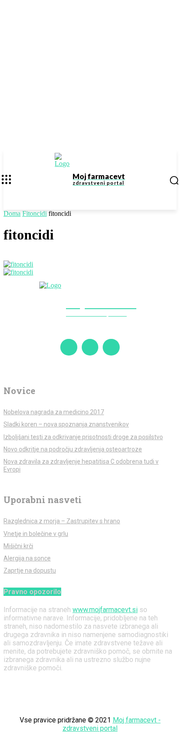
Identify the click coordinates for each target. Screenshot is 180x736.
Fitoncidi (34, 213)
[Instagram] (90, 347)
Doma (12, 213)
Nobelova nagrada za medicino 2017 (53, 412)
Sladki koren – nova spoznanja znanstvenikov (66, 424)
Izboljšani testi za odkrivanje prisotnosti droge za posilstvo (83, 436)
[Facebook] (68, 347)
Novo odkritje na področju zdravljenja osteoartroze (72, 449)
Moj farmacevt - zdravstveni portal (111, 724)
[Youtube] (111, 347)
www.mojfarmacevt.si (105, 610)
